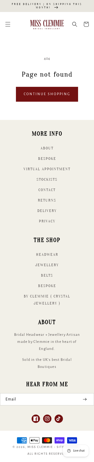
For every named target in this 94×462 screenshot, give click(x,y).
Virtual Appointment (47, 169)
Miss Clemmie (40, 447)
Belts (47, 275)
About (47, 148)
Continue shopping (47, 94)
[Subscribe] (84, 399)
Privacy (47, 221)
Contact (47, 190)
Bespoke (47, 158)
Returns (47, 200)
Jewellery (47, 265)
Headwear (47, 254)
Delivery (47, 211)
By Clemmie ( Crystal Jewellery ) (47, 300)
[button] (8, 24)
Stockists (47, 179)
